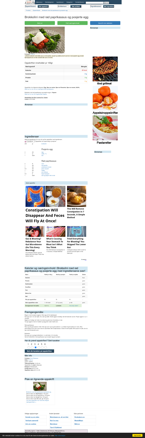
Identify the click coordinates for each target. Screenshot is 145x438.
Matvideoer (53, 424)
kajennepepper (45, 174)
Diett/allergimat (49, 2)
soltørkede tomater (46, 167)
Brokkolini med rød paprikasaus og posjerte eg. (38, 392)
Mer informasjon (60, 435)
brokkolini (43, 144)
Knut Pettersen (34, 358)
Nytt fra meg (54, 420)
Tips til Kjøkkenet (56, 427)
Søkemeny (39, 2)
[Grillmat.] (105, 71)
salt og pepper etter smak (48, 175)
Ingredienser (59, 2)
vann (42, 163)
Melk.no (77, 424)
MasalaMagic (79, 420)
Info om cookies (30, 424)
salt (42, 155)
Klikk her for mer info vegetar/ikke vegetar (36, 94)
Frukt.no (32, 54)
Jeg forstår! (137, 435)
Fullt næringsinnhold (72, 23)
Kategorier (69, 2)
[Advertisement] (56, 118)
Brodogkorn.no (80, 417)
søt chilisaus (44, 172)
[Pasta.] (105, 130)
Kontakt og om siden (32, 417)
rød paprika (44, 165)
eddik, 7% (44, 154)
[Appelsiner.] (105, 100)
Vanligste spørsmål (31, 420)
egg (42, 152)
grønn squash (45, 169)
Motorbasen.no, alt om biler (59, 417)
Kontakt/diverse (79, 2)
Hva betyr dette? (73, 305)
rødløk (43, 170)
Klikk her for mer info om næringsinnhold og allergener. (39, 89)
